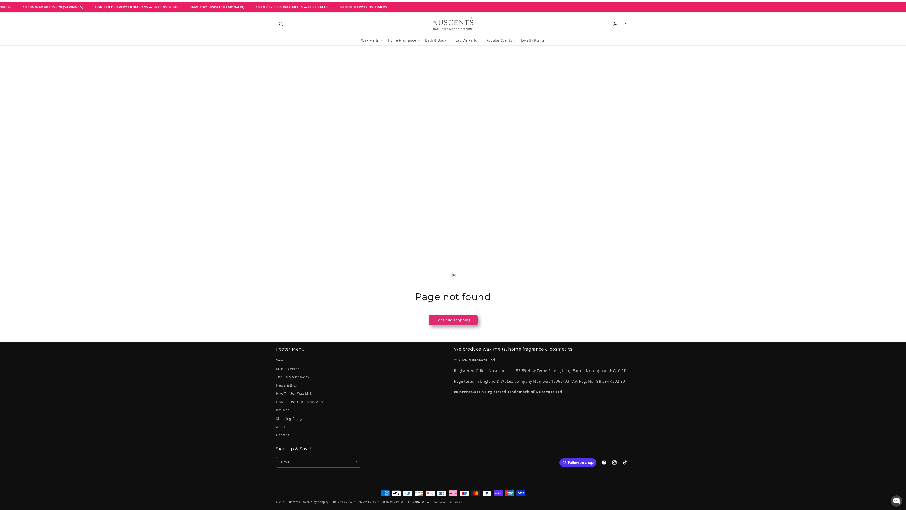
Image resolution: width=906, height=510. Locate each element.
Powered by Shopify (315, 502)
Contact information (448, 501)
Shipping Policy (289, 418)
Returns (282, 410)
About (281, 427)
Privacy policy (366, 501)
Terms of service (392, 501)
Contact (282, 435)
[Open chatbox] (896, 501)
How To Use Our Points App (299, 402)
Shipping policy (419, 501)
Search (282, 360)
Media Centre (287, 368)
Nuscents (293, 502)
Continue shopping (453, 320)
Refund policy (342, 501)
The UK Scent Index (292, 377)
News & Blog (287, 385)
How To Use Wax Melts (295, 393)
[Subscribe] (355, 462)
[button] (281, 24)
